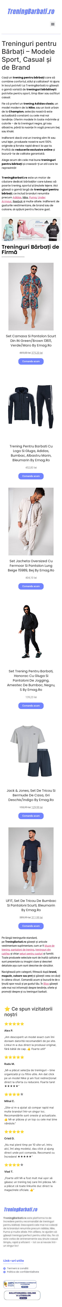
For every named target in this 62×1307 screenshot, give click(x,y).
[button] (52, 24)
